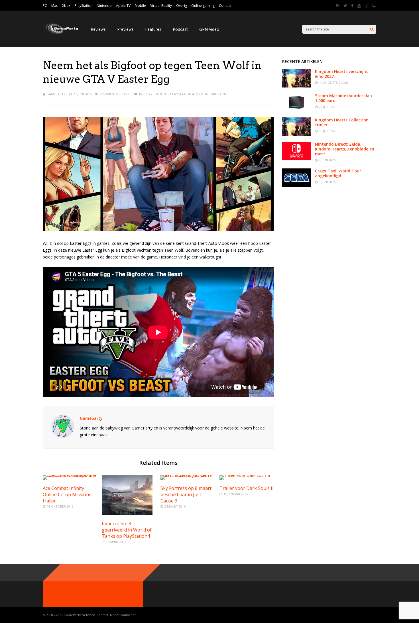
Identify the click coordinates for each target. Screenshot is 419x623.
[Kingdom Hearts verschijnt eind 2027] (296, 86)
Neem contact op (123, 615)
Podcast (180, 29)
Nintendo (104, 5)
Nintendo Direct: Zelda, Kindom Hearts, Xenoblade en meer (344, 148)
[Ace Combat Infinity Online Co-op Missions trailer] (70, 475)
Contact (225, 5)
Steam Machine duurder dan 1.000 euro (343, 98)
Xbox (66, 5)
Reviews (98, 29)
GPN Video (209, 29)
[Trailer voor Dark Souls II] (244, 475)
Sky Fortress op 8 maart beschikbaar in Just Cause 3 (185, 494)
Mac (54, 5)
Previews (125, 29)
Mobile (140, 5)
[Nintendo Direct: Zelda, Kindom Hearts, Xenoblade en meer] (296, 158)
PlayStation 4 (182, 94)
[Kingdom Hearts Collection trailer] (296, 134)
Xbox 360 (203, 94)
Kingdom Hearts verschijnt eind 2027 (341, 74)
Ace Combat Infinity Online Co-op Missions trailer (67, 494)
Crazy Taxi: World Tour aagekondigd (338, 173)
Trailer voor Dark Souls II (246, 488)
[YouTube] (359, 5)
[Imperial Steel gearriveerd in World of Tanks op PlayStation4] (127, 513)
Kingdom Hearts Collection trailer (342, 122)
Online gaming (203, 5)
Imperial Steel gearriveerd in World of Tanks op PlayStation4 (127, 529)
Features (153, 29)
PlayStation (83, 5)
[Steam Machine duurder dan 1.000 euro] (296, 110)
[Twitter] (345, 5)
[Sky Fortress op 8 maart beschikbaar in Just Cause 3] (187, 475)
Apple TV (123, 5)
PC (45, 5)
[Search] (371, 29)
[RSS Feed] (337, 5)
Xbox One (219, 94)
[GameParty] (61, 34)
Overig (181, 5)
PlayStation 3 (156, 94)
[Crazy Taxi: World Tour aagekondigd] (296, 185)
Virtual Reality (161, 5)
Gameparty (56, 94)
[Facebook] (352, 5)
